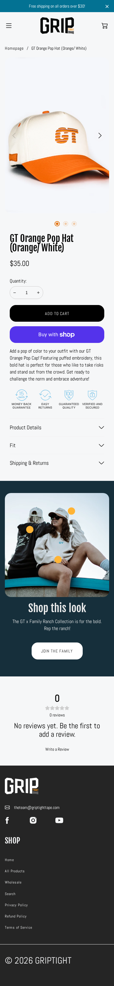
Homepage (14, 48)
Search (10, 893)
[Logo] (57, 25)
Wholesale (13, 882)
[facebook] (7, 820)
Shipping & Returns (29, 462)
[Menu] (9, 25)
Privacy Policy (16, 905)
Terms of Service (18, 927)
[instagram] (33, 820)
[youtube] (59, 820)
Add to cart (57, 313)
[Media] (57, 135)
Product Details (25, 427)
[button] (105, 26)
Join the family (57, 651)
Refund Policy (16, 916)
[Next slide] (100, 135)
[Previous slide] (14, 135)
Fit (13, 445)
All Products (15, 871)
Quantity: (18, 281)
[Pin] (29, 529)
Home (9, 859)
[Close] (107, 6)
